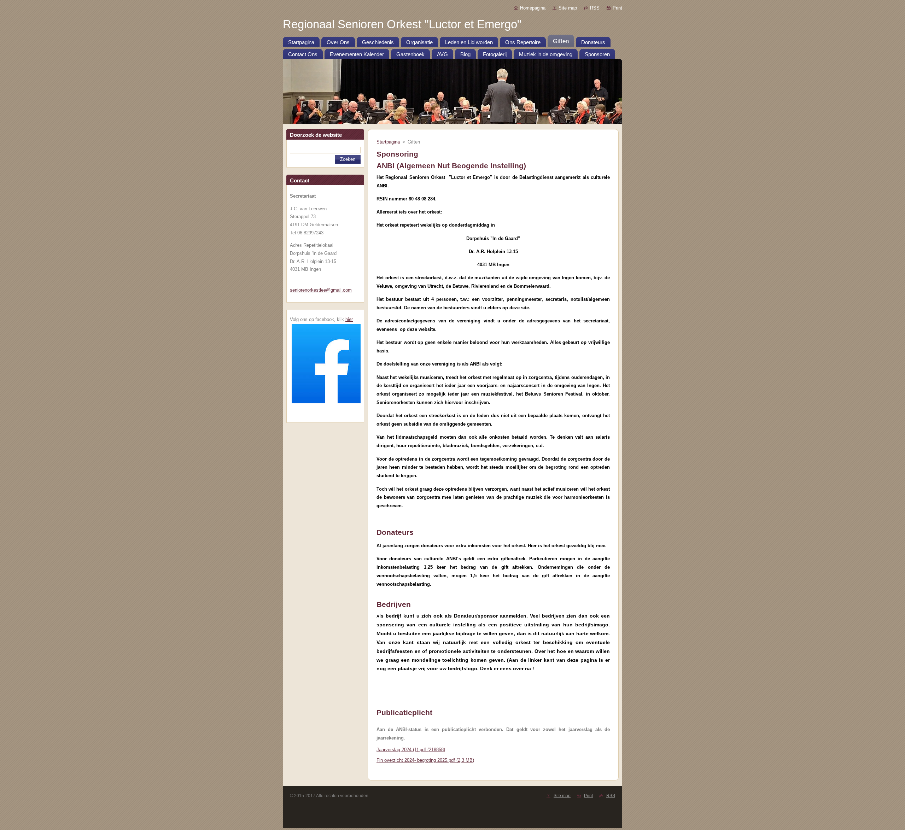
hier (349, 319)
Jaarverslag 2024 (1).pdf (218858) (410, 749)
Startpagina (388, 142)
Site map (568, 8)
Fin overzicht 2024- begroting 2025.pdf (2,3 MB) (425, 760)
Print (617, 8)
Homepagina (532, 8)
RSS (595, 8)
